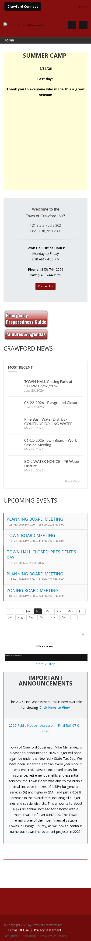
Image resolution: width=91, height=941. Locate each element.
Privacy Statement (47, 930)
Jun (81, 611)
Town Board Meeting (31, 535)
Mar (48, 611)
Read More (72, 481)
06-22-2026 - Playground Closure (51, 403)
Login (83, 6)
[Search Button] (72, 25)
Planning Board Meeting (35, 519)
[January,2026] (18, 611)
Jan (28, 611)
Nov (53, 617)
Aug (20, 617)
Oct (42, 617)
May (70, 611)
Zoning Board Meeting (32, 590)
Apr (59, 611)
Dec (64, 617)
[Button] (83, 25)
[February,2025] (10, 611)
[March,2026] (74, 617)
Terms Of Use (18, 930)
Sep (31, 617)
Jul (10, 617)
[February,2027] (82, 617)
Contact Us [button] (45, 286)
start (39, 664)
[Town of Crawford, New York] (23, 24)
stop (52, 664)
